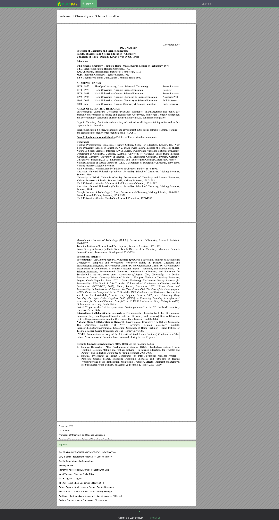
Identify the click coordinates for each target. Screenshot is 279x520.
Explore (89, 3)
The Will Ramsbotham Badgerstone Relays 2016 (81, 482)
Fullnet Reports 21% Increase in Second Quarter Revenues (86, 487)
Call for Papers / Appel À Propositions (76, 461)
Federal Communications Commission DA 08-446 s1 (83, 500)
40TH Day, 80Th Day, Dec (71, 478)
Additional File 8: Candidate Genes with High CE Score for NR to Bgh (90, 495)
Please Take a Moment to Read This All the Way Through (85, 491)
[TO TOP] (139, 511)
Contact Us (155, 517)
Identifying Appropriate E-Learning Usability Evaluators (84, 469)
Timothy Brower (66, 465)
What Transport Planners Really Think (76, 474)
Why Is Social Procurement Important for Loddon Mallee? (85, 456)
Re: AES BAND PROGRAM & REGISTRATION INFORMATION (87, 452)
